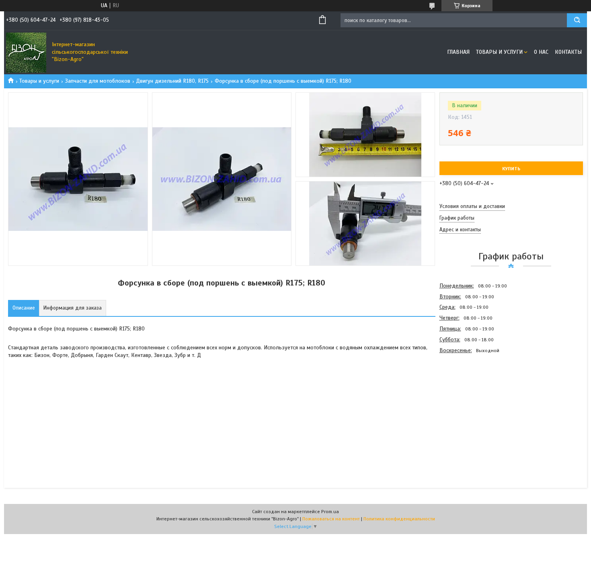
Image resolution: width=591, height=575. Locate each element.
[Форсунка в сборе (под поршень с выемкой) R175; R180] (468, 399)
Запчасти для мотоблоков (97, 80)
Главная (458, 52)
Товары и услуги (499, 52)
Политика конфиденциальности (399, 519)
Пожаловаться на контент (331, 519)
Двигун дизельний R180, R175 (172, 80)
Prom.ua (330, 511)
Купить (511, 168)
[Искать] (577, 20)
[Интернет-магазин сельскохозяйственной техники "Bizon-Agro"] (26, 52)
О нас (541, 52)
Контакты (568, 52)
